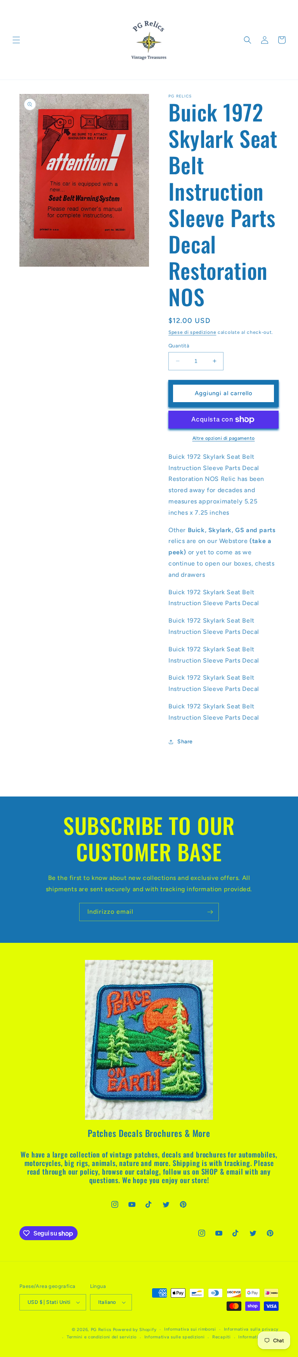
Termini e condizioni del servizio (102, 1337)
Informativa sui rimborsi (190, 1329)
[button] (16, 40)
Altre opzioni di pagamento (223, 438)
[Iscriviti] (209, 912)
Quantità (178, 346)
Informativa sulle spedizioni (174, 1337)
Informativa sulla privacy (251, 1329)
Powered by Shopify (135, 1329)
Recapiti (221, 1337)
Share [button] (185, 741)
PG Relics (101, 1329)
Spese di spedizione (192, 332)
